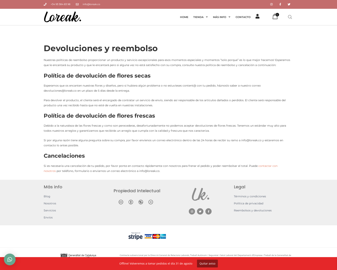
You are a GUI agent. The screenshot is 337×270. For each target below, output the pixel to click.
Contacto (243, 17)
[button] (10, 259)
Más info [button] (219, 17)
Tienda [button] (198, 17)
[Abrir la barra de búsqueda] (290, 17)
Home (184, 17)
